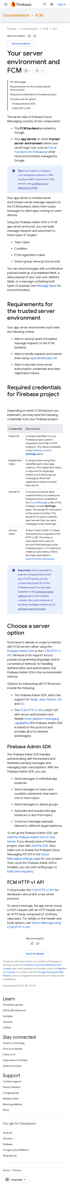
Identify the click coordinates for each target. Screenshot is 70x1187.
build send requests (20, 871)
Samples (8, 1016)
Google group (11, 1092)
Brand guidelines (12, 1104)
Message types (46, 286)
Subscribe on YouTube (15, 1060)
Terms (6, 1170)
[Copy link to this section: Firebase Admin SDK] (54, 747)
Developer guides (13, 1004)
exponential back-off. (43, 358)
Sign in (62, 4)
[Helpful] (29, 36)
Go (22, 704)
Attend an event (12, 1065)
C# (59, 699)
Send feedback (21, 43)
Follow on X (9, 1054)
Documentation (16, 15)
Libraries (7, 1021)
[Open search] (45, 4)
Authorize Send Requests (40, 558)
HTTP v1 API (31, 710)
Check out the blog (13, 1043)
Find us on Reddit (12, 1048)
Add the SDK (39, 846)
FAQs (6, 1110)
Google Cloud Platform (16, 1149)
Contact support (12, 1081)
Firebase (12, 28)
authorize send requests (31, 608)
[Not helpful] (34, 36)
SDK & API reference (14, 1010)
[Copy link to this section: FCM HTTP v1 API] (47, 882)
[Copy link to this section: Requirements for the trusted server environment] (44, 318)
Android (7, 1132)
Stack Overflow (11, 1087)
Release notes (10, 1098)
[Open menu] (5, 4)
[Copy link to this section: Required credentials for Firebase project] (10, 401)
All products (10, 1155)
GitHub (7, 1027)
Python (51, 699)
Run (55, 28)
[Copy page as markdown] (37, 71)
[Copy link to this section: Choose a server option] (27, 633)
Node (34, 699)
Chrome (7, 1138)
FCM (39, 15)
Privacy (17, 1170)
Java (42, 699)
